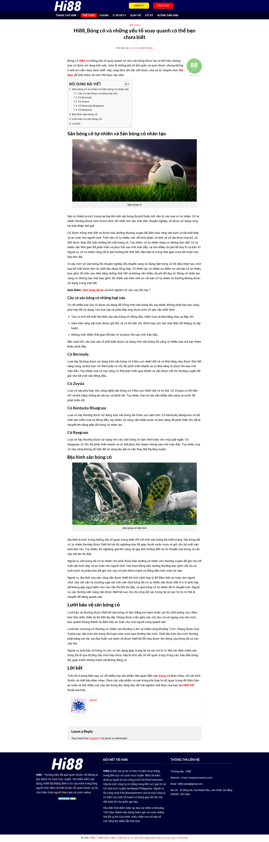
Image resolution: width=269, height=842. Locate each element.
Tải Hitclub (182, 838)
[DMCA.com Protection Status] (67, 798)
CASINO (104, 15)
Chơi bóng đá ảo (92, 290)
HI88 (82, 61)
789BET (93, 838)
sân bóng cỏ (161, 676)
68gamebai (150, 838)
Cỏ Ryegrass (85, 110)
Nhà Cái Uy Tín (126, 838)
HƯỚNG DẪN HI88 (167, 15)
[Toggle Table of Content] (125, 84)
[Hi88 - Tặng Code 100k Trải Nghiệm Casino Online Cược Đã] (68, 5)
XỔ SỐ (149, 15)
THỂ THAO (88, 15)
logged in (95, 738)
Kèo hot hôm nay (166, 838)
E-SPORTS (119, 15)
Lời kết (76, 123)
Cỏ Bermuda (85, 97)
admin (149, 48)
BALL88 (139, 838)
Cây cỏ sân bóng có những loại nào (97, 93)
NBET (114, 838)
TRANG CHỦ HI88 (66, 15)
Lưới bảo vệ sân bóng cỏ (87, 119)
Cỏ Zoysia (83, 101)
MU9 (107, 838)
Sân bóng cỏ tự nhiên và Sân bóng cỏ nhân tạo (100, 89)
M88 (101, 838)
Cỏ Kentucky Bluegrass (91, 105)
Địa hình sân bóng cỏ (84, 114)
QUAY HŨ (135, 15)
